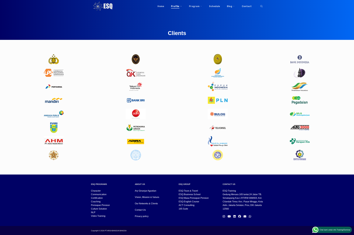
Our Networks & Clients (146, 203)
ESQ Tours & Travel (188, 191)
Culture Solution (99, 209)
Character (96, 191)
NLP (93, 212)
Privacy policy (142, 216)
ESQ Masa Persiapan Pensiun (194, 198)
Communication (98, 194)
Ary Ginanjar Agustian (145, 191)
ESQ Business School (190, 194)
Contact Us (140, 210)
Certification (97, 198)
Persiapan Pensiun (100, 205)
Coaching (96, 201)
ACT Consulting (186, 205)
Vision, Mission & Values (147, 197)
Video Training (98, 216)
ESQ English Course (189, 201)
